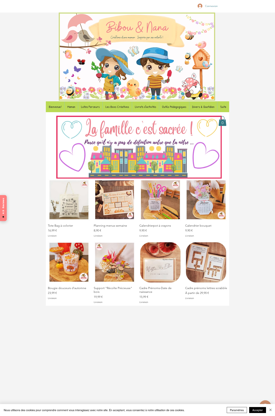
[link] (222, 121)
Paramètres (237, 410)
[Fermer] (270, 410)
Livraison (52, 235)
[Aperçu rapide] (69, 200)
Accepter (257, 410)
